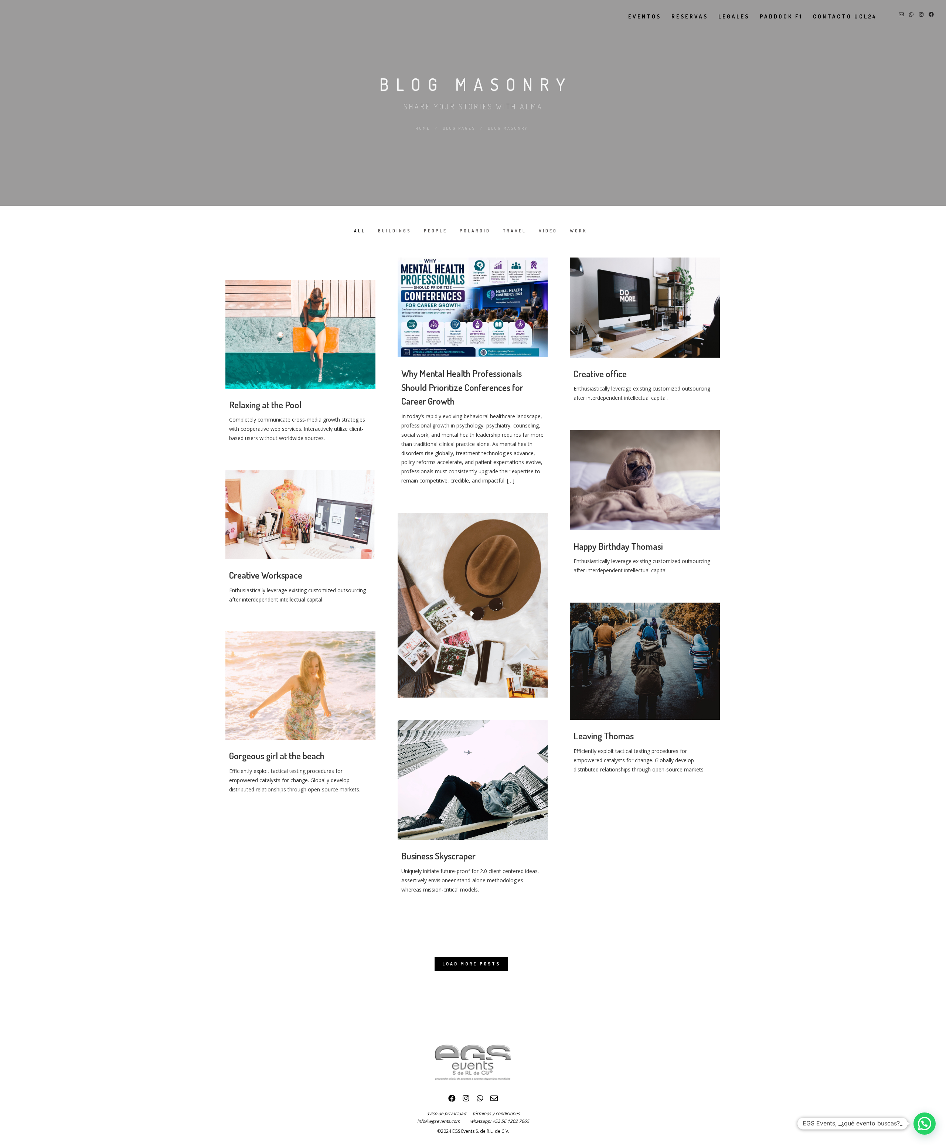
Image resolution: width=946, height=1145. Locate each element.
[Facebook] (452, 1100)
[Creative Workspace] (300, 514)
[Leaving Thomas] (645, 661)
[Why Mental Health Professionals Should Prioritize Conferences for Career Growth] (473, 307)
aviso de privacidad (449, 1113)
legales (733, 16)
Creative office (600, 373)
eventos (644, 16)
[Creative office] (645, 308)
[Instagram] (466, 1100)
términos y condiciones (496, 1113)
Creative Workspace (265, 575)
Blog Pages (459, 128)
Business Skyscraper (438, 856)
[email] (494, 1100)
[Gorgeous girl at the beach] (300, 685)
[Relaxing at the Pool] (300, 334)
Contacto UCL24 (845, 16)
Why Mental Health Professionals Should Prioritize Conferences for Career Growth (462, 387)
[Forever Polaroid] (473, 605)
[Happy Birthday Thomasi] (645, 480)
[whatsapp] (480, 1100)
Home (422, 128)
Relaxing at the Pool (265, 404)
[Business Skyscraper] (473, 780)
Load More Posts (471, 964)
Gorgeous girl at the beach (276, 755)
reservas (689, 16)
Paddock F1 (781, 16)
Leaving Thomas (604, 736)
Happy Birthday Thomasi (618, 546)
